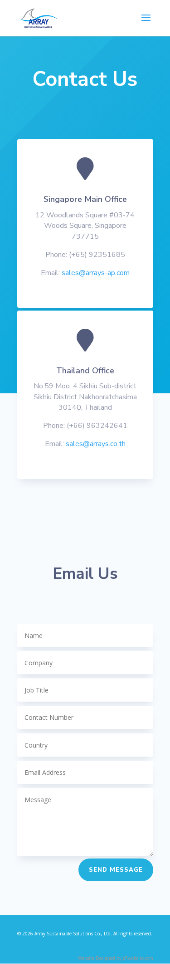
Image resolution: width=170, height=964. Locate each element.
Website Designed (96, 958)
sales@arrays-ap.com (96, 273)
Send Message (116, 870)
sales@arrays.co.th (96, 444)
